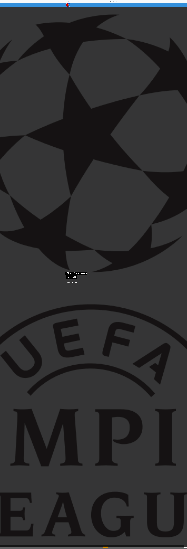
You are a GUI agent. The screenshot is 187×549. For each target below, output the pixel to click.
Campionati (97, 5)
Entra (112, 5)
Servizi (103, 5)
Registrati (117, 5)
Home (92, 5)
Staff (108, 5)
